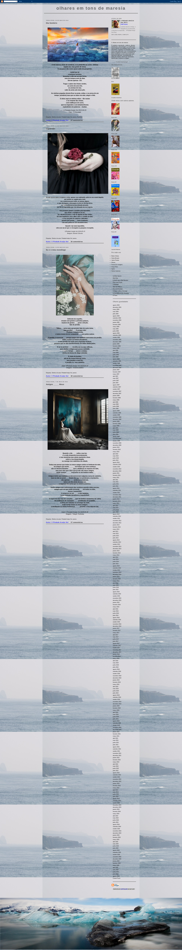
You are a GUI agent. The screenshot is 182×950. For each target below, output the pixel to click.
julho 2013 (115, 538)
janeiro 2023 (116, 783)
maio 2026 (115, 869)
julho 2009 (115, 434)
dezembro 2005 (117, 341)
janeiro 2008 (116, 395)
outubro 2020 (116, 725)
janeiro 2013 (116, 525)
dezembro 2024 (117, 833)
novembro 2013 (117, 546)
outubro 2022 (116, 777)
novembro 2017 (117, 650)
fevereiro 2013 (117, 527)
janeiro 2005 (116, 322)
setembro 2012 (117, 516)
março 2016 (116, 607)
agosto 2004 (116, 316)
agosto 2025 (116, 850)
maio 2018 (115, 662)
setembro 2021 (117, 749)
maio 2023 (115, 792)
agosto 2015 (116, 591)
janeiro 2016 (116, 602)
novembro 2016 (117, 624)
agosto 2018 (116, 669)
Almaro (113, 262)
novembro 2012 (117, 520)
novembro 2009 (117, 443)
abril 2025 (115, 841)
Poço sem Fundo (117, 282)
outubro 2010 (116, 466)
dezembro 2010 (117, 471)
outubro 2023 (116, 803)
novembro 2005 (117, 339)
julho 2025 (115, 848)
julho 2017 (115, 641)
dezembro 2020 (117, 729)
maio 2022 (115, 766)
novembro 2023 (117, 805)
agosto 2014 (116, 566)
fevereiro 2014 (117, 553)
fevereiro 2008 (117, 397)
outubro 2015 (116, 596)
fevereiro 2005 (117, 324)
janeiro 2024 (116, 809)
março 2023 (116, 788)
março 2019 (116, 684)
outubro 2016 (116, 622)
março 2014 (116, 555)
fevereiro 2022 (117, 759)
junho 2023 (116, 794)
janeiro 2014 (116, 550)
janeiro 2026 (116, 861)
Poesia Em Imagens (117, 264)
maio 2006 (115, 352)
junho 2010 (116, 458)
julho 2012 (115, 512)
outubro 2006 (116, 363)
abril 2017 (115, 635)
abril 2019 (115, 686)
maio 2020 (115, 714)
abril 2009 (115, 428)
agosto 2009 (116, 436)
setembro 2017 (117, 645)
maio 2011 (115, 481)
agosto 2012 (116, 514)
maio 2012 (115, 507)
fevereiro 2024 (117, 811)
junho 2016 (116, 613)
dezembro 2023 (117, 807)
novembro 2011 (117, 494)
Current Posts (116, 878)
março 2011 (116, 477)
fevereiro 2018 (117, 656)
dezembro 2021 (117, 755)
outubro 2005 (116, 337)
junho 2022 (116, 768)
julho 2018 (115, 667)
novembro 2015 (117, 598)
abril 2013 (115, 531)
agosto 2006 (116, 359)
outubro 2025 (116, 854)
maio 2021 (115, 740)
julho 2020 (115, 719)
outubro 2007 (116, 389)
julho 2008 (115, 408)
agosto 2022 (116, 772)
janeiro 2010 (116, 447)
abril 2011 (115, 479)
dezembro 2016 (117, 626)
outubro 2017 (116, 647)
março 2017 (116, 632)
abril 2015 (115, 583)
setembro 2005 (117, 335)
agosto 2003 (116, 305)
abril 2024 (115, 816)
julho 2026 (115, 874)
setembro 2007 (117, 387)
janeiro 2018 (116, 654)
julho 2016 (115, 615)
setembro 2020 (117, 723)
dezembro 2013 (117, 548)
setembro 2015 (117, 594)
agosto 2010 (116, 462)
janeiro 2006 (116, 344)
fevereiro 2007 (117, 372)
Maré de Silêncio (117, 286)
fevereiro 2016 (117, 604)
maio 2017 (115, 637)
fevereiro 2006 (117, 346)
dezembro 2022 (117, 781)
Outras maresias (115, 271)
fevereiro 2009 (117, 423)
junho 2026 (116, 872)
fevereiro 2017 (117, 630)
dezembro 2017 (117, 652)
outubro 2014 (116, 570)
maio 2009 (115, 430)
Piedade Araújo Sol (67, 117)
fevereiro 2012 (117, 501)
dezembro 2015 (117, 600)
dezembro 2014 (117, 574)
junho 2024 (116, 820)
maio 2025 (115, 843)
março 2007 (116, 374)
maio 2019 (115, 688)
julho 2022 (115, 770)
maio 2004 (115, 311)
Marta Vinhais (115, 256)
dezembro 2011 (117, 497)
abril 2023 (115, 790)
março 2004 (116, 309)
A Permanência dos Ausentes (121, 293)
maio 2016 (115, 611)
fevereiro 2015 (117, 578)
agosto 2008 (116, 410)
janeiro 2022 (116, 757)
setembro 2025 (117, 852)
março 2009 (116, 426)
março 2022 (116, 762)
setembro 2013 (117, 542)
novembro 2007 (117, 391)
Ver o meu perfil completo (120, 34)
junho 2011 (116, 484)
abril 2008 (115, 402)
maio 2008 (115, 404)
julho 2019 (115, 693)
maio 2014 (115, 559)
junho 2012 (116, 510)
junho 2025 (116, 846)
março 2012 (116, 503)
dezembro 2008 (117, 419)
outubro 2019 (116, 699)
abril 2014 (115, 557)
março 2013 (116, 529)
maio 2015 (115, 585)
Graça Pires (114, 266)
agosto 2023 (116, 798)
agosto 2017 (116, 643)
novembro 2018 (117, 675)
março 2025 (116, 839)
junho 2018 (116, 665)
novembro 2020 (117, 727)
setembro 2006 (117, 361)
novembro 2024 (117, 831)
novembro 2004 (117, 320)
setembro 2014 (117, 568)
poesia (74, 117)
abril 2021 (115, 738)
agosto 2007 (116, 385)
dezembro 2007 (117, 393)
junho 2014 (116, 561)
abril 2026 (115, 867)
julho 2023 (115, 796)
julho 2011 (115, 486)
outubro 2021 (116, 751)
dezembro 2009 (117, 445)
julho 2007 (115, 382)
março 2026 (116, 865)
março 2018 (116, 658)
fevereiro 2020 (117, 708)
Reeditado (80, 117)
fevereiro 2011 (116, 475)
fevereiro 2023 (117, 785)
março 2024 (116, 813)
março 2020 (116, 710)
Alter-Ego (115, 278)
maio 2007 (115, 378)
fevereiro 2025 (117, 837)
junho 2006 (116, 354)
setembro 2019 (117, 697)
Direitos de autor (56, 117)
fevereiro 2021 (117, 734)
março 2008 (116, 400)
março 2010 (116, 451)
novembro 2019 (117, 701)
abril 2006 (115, 350)
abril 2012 (115, 505)
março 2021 (116, 736)
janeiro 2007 (116, 369)
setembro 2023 (117, 800)
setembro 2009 (117, 438)
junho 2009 (116, 432)
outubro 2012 (116, 518)
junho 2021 (116, 742)
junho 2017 (116, 639)
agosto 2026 (116, 876)
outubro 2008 (116, 415)
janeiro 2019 (116, 680)
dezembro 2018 (117, 678)
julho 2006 (115, 357)
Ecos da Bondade (118, 289)
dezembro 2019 (117, 703)
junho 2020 (116, 716)
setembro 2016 (117, 619)
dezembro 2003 (117, 307)
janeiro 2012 (116, 499)
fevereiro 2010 (117, 449)
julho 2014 (115, 563)
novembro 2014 (117, 572)
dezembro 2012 (117, 522)
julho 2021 (115, 744)
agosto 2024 (116, 824)
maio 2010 (115, 456)
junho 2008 (116, 406)
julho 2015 (115, 589)
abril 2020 (115, 712)
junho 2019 (116, 691)
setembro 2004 (117, 318)
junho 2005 (116, 331)
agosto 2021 (116, 747)
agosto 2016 (116, 617)
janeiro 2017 (116, 628)
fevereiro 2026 (117, 863)
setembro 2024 (117, 826)
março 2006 (116, 348)
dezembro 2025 (117, 859)
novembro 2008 (117, 417)
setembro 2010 (117, 464)
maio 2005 (115, 329)
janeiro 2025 (116, 835)
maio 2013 (115, 533)
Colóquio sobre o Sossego (120, 291)
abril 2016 (115, 609)
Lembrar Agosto (117, 276)
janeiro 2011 (116, 473)
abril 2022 (115, 764)
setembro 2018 (117, 671)
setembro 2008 (117, 413)
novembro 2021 (117, 753)
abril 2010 (115, 454)
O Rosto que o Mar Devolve (120, 280)
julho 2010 (115, 460)
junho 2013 (116, 535)
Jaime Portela (115, 260)
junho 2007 (116, 380)
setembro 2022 (117, 775)
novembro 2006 (117, 365)
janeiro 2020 (116, 706)
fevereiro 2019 (117, 682)
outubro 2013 (116, 544)
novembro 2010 (117, 469)
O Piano (115, 295)
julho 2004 (115, 313)
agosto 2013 (116, 540)
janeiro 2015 (116, 576)
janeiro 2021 (116, 731)
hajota (113, 269)
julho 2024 (115, 822)
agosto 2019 (116, 695)
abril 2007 (115, 376)
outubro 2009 (116, 441)
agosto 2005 (116, 333)
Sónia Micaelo (115, 258)
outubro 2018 (116, 673)
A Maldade (116, 284)
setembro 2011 (117, 490)
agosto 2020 (116, 721)
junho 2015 (116, 587)
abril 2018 (115, 660)
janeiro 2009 (116, 421)
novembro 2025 (117, 856)
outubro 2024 (116, 828)
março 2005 (116, 326)
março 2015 (116, 581)
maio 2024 (115, 818)
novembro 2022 (117, 779)
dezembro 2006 (117, 367)
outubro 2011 (116, 492)
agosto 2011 (116, 488)
